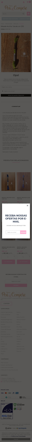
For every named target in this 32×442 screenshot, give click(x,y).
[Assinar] (23, 232)
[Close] (28, 205)
